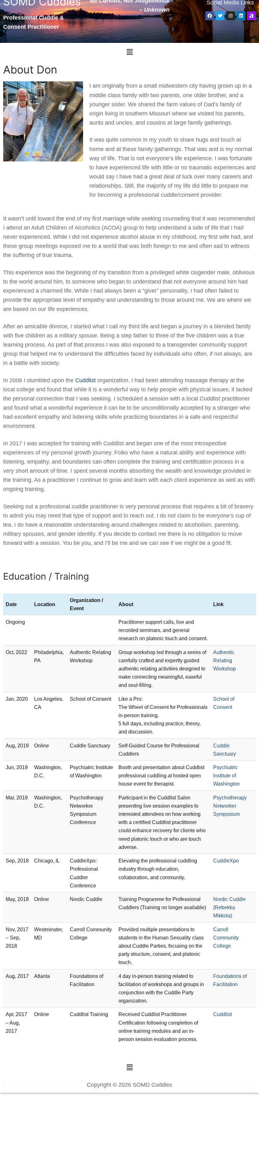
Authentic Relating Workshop (224, 660)
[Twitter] (220, 15)
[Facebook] (209, 15)
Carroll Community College (226, 937)
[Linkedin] (241, 15)
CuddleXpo (226, 860)
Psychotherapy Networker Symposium (230, 806)
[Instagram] (230, 15)
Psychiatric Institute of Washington (226, 775)
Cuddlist (85, 380)
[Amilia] (251, 15)
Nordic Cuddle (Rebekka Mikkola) (229, 907)
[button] (129, 52)
